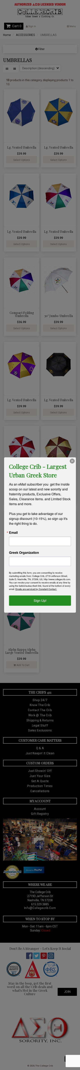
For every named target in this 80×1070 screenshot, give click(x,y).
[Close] (72, 461)
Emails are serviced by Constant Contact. (36, 589)
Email (13, 532)
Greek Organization (24, 552)
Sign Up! (40, 600)
